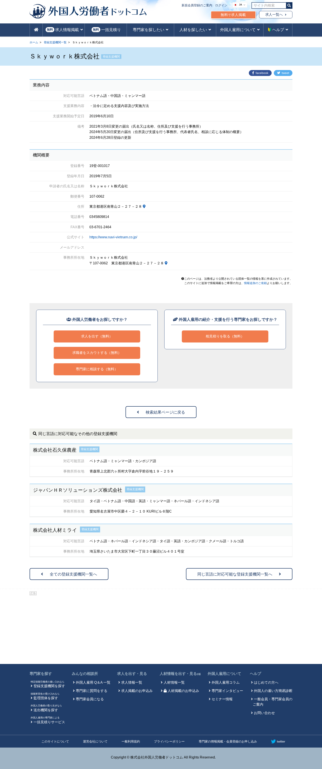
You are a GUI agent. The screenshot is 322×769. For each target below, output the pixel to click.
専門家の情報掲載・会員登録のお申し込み (228, 741)
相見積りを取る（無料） (225, 336)
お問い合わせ (264, 713)
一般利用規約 (131, 741)
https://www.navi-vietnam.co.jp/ (113, 237)
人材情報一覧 (174, 682)
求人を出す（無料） (97, 336)
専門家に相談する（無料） (97, 369)
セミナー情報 (222, 699)
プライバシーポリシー (169, 741)
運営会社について (95, 741)
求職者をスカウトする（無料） (96, 353)
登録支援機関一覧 (55, 42)
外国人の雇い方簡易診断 (273, 691)
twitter (281, 741)
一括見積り (107, 30)
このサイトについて (55, 741)
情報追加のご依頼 (255, 283)
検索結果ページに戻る (165, 412)
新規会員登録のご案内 (197, 5)
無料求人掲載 (233, 15)
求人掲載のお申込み (137, 691)
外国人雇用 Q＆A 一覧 (93, 682)
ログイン (221, 5)
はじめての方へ (266, 682)
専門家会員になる (90, 699)
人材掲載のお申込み (183, 691)
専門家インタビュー (227, 691)
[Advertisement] (161, 629)
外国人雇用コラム (226, 682)
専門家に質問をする (91, 691)
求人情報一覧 (131, 682)
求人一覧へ (274, 14)
